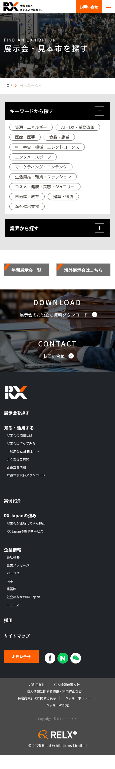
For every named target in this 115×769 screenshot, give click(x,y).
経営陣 (11, 589)
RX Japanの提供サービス (25, 531)
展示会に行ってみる (21, 443)
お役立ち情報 (16, 467)
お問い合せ (88, 6)
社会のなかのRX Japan (23, 597)
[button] (57, 111)
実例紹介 (12, 500)
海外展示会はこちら (83, 269)
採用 (8, 620)
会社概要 (13, 557)
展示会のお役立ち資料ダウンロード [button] (54, 314)
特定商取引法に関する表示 (37, 698)
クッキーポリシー (78, 698)
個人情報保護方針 (67, 684)
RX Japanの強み (20, 515)
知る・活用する (19, 428)
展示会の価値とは (19, 435)
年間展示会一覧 (26, 269)
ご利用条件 (37, 684)
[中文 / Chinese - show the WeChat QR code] (75, 658)
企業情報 (12, 550)
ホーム (7, 85)
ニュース (13, 605)
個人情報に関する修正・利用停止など (54, 691)
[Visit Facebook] (50, 658)
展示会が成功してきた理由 (26, 523)
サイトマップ (17, 636)
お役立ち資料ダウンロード (26, 475)
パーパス (13, 573)
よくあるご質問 (18, 459)
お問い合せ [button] (54, 356)
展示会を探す (17, 413)
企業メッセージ (18, 565)
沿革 (10, 581)
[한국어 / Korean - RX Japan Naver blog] (62, 658)
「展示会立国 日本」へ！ (25, 451)
